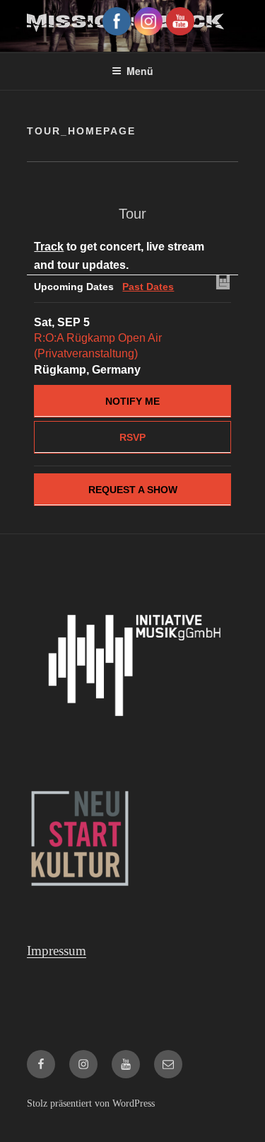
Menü (139, 71)
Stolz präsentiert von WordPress (91, 1103)
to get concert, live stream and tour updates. (119, 256)
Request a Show (132, 489)
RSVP (132, 437)
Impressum (56, 950)
